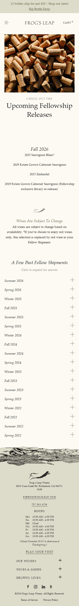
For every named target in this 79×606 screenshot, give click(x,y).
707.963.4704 (39, 504)
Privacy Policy (50, 600)
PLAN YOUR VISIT (39, 552)
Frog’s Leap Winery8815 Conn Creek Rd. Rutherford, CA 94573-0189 (39, 486)
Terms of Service (29, 600)
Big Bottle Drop (39, 9)
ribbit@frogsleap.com (39, 497)
